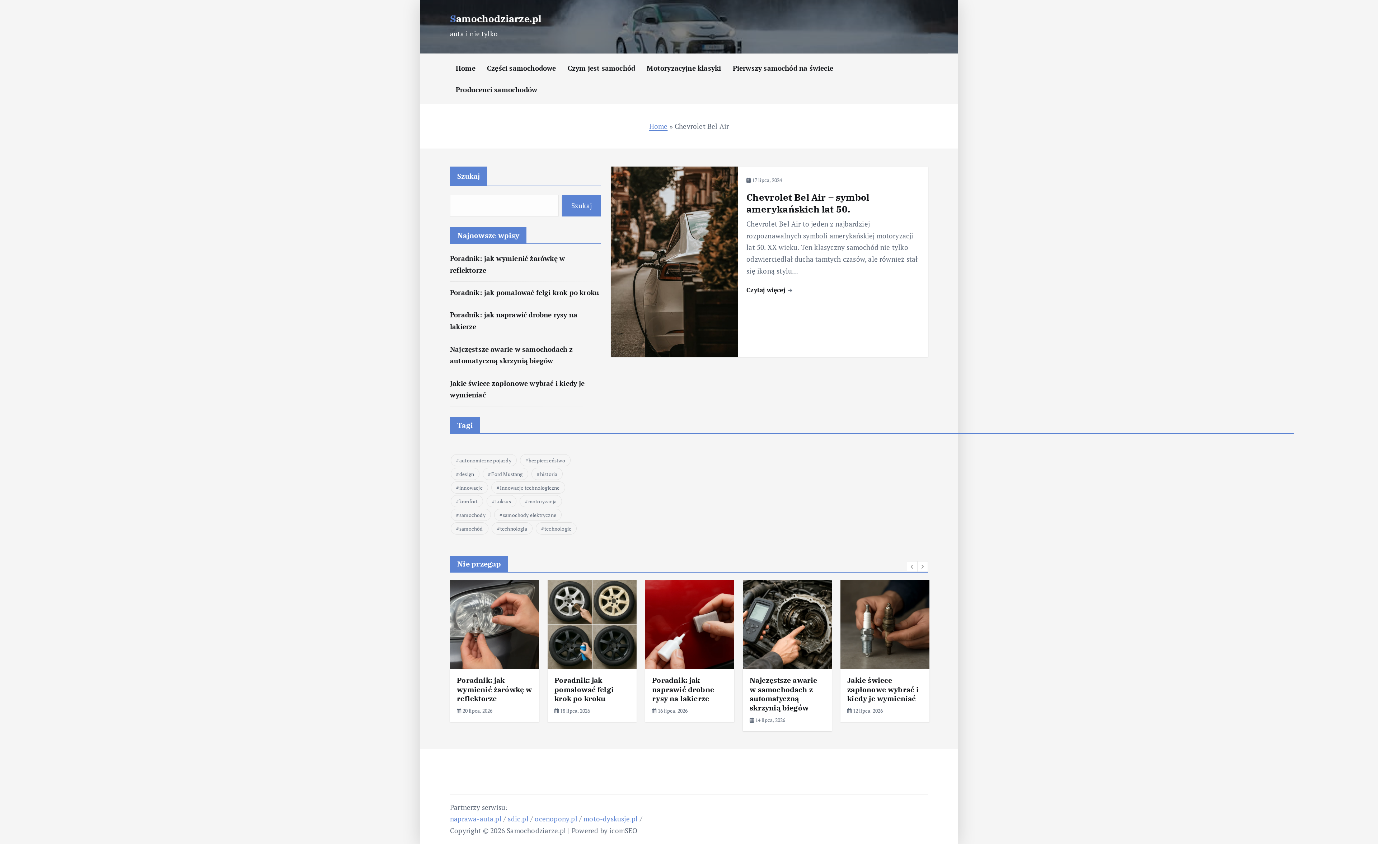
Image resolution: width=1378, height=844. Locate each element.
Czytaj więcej (766, 290)
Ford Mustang (506, 474)
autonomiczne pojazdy (485, 460)
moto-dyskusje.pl (610, 818)
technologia (513, 528)
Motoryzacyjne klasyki (684, 68)
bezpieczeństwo (547, 460)
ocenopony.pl (556, 818)
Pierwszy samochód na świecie (783, 68)
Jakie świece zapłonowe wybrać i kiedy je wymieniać (883, 689)
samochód (471, 528)
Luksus (503, 501)
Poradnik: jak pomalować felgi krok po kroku (524, 292)
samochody (472, 515)
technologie (557, 528)
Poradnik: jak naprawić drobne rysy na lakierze (683, 689)
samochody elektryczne (529, 515)
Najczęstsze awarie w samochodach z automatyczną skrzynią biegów (783, 694)
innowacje (471, 487)
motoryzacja (542, 501)
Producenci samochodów (496, 89)
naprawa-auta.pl (476, 818)
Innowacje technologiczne (530, 487)
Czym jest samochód (601, 68)
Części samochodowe (521, 68)
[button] (912, 566)
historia (549, 474)
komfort (468, 501)
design (466, 474)
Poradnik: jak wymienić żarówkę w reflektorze (494, 689)
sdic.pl (518, 818)
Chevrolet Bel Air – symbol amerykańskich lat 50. (807, 203)
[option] (494, 651)
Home (465, 68)
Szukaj (468, 176)
